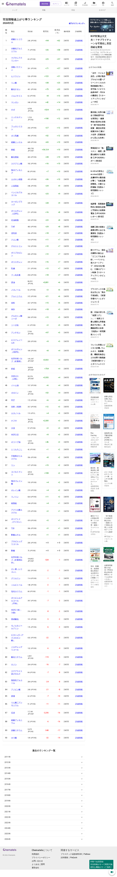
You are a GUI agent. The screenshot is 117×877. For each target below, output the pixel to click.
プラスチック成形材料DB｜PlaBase (75, 854)
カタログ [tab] (102, 10)
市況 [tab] (73, 10)
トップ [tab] (14, 10)
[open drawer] (3, 4)
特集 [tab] (44, 10)
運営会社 (35, 868)
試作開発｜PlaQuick (69, 857)
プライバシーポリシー (41, 857)
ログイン (56, 4)
